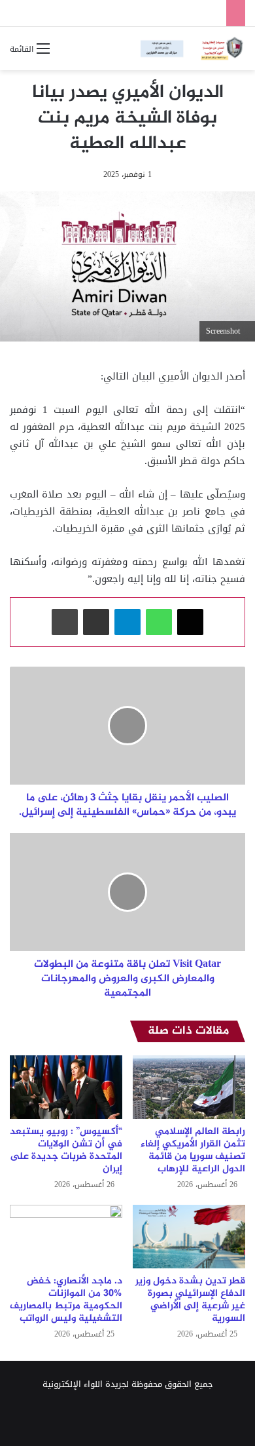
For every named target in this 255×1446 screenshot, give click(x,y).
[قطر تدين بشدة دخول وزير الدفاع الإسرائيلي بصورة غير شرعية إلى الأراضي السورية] (189, 1236)
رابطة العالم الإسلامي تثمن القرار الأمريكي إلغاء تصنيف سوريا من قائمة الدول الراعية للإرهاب (193, 1150)
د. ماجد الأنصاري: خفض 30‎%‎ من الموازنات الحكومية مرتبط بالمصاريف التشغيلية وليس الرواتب (66, 1300)
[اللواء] (193, 48)
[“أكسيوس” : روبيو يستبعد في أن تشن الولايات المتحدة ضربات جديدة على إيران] (66, 1087)
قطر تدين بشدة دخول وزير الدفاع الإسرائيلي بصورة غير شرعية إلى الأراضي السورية (190, 1300)
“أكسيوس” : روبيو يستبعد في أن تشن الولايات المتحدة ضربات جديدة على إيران (66, 1150)
